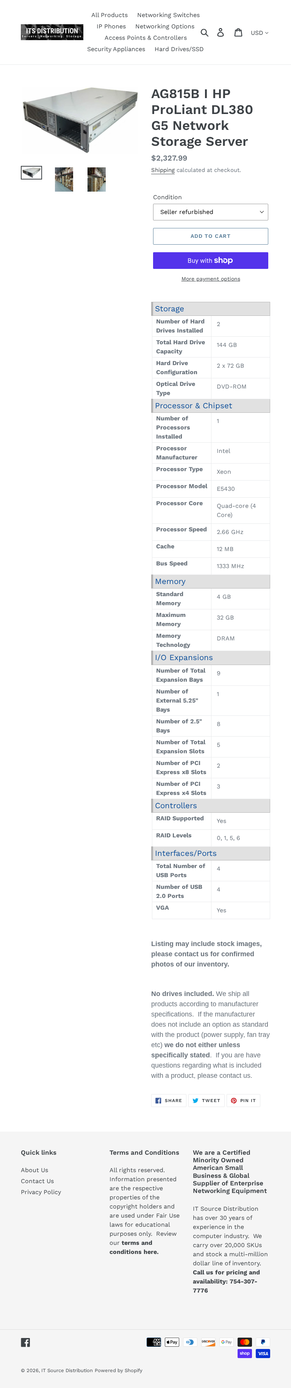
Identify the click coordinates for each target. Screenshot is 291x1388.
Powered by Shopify (118, 1370)
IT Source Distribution (67, 1370)
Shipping (163, 170)
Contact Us (37, 1181)
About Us (34, 1170)
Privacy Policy (41, 1192)
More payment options (210, 279)
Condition (167, 197)
